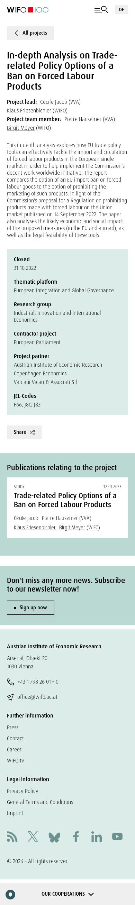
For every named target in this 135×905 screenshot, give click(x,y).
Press (12, 727)
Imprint (15, 813)
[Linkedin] (96, 837)
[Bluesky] (54, 837)
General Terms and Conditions (40, 802)
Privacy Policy (22, 791)
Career (14, 749)
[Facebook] (76, 837)
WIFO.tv (15, 760)
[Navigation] (101, 9)
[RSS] (12, 837)
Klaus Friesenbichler (29, 110)
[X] (33, 837)
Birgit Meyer (21, 127)
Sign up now (33, 607)
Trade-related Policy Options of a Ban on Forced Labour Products (65, 500)
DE (121, 9)
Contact (15, 738)
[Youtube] (117, 837)
